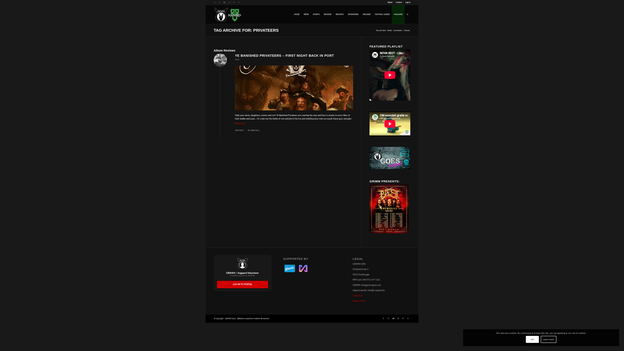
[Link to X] (219, 2)
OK (532, 339)
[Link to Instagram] (229, 2)
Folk (237, 59)
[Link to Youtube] (224, 2)
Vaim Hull (255, 130)
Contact (399, 2)
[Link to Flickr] (239, 2)
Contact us (358, 296)
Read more (240, 124)
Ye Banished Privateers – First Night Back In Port (284, 55)
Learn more (548, 339)
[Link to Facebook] (214, 2)
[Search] (407, 14)
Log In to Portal (242, 284)
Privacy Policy (359, 301)
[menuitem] (390, 2)
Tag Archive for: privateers (246, 30)
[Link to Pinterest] (234, 2)
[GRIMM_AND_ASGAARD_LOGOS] (228, 14)
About (390, 2)
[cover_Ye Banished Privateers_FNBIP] (294, 87)
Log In (407, 2)
